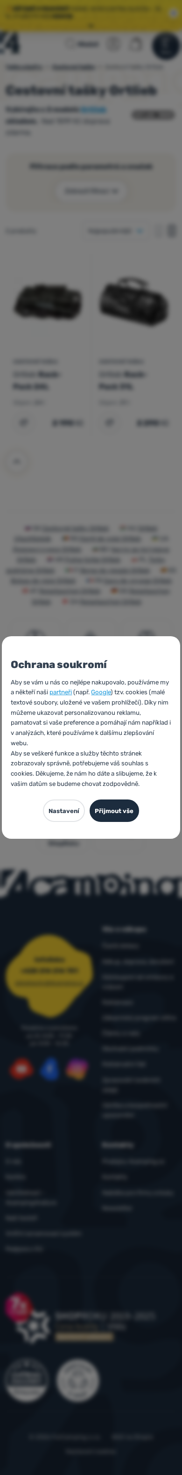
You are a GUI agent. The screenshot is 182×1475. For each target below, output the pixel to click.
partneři (60, 692)
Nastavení (64, 810)
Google (101, 692)
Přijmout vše (114, 810)
